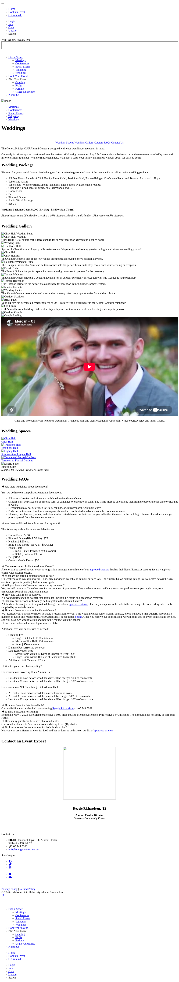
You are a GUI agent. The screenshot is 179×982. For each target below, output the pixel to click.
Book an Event (16, 11)
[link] (10, 861)
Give (11, 27)
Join (10, 24)
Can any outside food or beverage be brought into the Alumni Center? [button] (43, 600)
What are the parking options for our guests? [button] (29, 575)
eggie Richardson (64, 708)
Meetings (20, 60)
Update (12, 30)
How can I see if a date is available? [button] (24, 705)
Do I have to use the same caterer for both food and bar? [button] (36, 727)
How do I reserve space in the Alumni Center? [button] (30, 610)
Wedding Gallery (83, 142)
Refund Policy (27, 889)
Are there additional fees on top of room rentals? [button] (31, 623)
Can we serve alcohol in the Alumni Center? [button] (29, 566)
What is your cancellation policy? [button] (23, 666)
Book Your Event (18, 76)
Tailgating (20, 69)
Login (11, 21)
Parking (19, 88)
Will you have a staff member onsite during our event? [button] (35, 585)
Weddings (20, 72)
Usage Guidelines (25, 91)
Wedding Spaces (64, 142)
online (78, 616)
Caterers (98, 142)
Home (11, 8)
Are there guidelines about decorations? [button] (26, 486)
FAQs (18, 85)
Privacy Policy (9, 889)
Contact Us (117, 142)
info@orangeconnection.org (23, 849)
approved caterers (99, 569)
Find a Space (15, 57)
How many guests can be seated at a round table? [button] (32, 721)
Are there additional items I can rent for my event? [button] (32, 523)
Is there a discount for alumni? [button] (21, 711)
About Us (13, 94)
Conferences (22, 63)
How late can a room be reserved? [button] (23, 594)
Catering (20, 82)
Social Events (22, 66)
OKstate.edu (15, 15)
